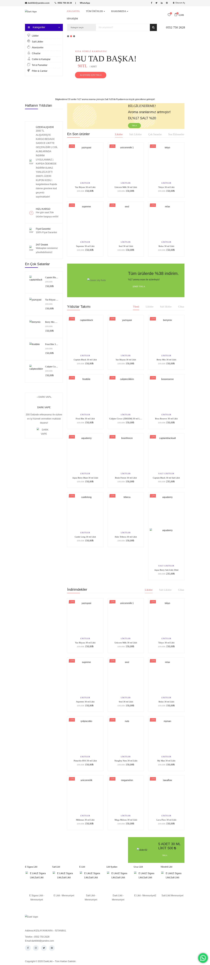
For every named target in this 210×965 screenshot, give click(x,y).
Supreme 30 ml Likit (85, 246)
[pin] (167, 3)
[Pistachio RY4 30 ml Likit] (85, 735)
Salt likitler (166, 306)
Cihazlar (36, 53)
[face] (151, 3)
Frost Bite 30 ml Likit (55, 344)
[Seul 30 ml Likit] (125, 221)
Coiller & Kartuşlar (41, 59)
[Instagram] (36, 948)
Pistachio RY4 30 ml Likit (85, 761)
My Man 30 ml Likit (166, 761)
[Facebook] (28, 948)
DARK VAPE (44, 407)
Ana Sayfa (73, 11)
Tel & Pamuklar (39, 65)
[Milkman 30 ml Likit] (85, 794)
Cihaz (181, 306)
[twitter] (156, 3)
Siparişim (72, 18)
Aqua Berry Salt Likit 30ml (166, 570)
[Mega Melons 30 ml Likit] (125, 794)
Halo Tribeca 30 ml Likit (126, 537)
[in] (162, 3)
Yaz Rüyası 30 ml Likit (55, 299)
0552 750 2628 (175, 27)
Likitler (35, 36)
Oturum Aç (180, 3)
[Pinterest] (52, 948)
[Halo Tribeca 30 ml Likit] (125, 511)
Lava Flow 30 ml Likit (166, 820)
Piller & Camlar (39, 71)
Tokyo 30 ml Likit (166, 187)
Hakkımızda (119, 11)
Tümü (136, 306)
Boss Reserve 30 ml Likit (166, 418)
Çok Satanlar (155, 134)
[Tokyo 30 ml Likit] (166, 162)
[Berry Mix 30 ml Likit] (36, 327)
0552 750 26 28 (65, 3)
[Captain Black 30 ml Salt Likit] (166, 452)
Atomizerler (37, 47)
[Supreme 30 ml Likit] (85, 221)
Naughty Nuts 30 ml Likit (125, 761)
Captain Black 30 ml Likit (57, 277)
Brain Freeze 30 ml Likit (126, 478)
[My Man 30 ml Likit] (166, 735)
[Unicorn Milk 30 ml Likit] (125, 162)
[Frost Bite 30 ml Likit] (36, 349)
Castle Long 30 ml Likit (85, 537)
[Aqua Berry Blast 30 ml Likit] (85, 452)
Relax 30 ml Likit (166, 246)
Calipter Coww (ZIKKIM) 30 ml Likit (126, 418)
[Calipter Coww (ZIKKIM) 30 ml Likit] (36, 371)
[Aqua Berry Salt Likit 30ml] (166, 528)
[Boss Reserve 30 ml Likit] (166, 393)
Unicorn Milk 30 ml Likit (126, 187)
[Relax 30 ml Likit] (166, 221)
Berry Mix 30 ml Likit (55, 322)
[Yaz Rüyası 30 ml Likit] (36, 304)
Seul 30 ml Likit (126, 246)
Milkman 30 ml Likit (85, 820)
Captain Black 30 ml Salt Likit (166, 478)
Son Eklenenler (176, 134)
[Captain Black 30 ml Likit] (36, 282)
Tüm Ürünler (94, 11)
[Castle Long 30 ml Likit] (85, 511)
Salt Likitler (37, 41)
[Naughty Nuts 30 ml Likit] (125, 735)
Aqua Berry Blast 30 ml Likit (85, 478)
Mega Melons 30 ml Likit (126, 820)
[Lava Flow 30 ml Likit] (166, 794)
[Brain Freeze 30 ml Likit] (125, 452)
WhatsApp (85, 3)
